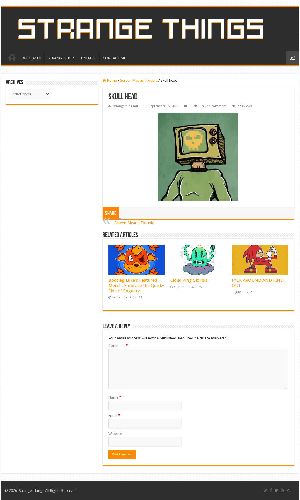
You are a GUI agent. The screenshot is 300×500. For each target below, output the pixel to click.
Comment (118, 345)
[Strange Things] (150, 29)
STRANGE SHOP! (61, 58)
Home (111, 80)
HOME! (12, 57)
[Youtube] (282, 490)
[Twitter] (276, 490)
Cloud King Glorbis (188, 280)
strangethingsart (125, 106)
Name (114, 397)
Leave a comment (213, 106)
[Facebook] (271, 490)
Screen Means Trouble (139, 80)
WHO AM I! (32, 58)
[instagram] (288, 490)
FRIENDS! (88, 58)
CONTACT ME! (115, 58)
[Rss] (266, 490)
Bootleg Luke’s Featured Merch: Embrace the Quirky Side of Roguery (136, 285)
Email (114, 415)
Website (115, 433)
